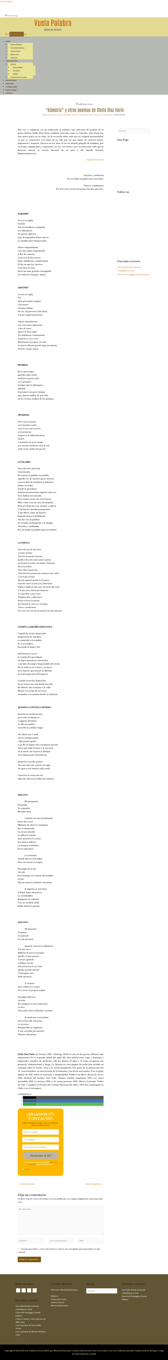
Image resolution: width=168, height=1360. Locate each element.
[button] (74, 38)
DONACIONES (10, 84)
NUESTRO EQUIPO (11, 80)
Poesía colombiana (16, 44)
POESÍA (8, 41)
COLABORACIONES (11, 87)
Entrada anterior (26, 1184)
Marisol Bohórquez (69, 1290)
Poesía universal (15, 51)
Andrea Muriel (57, 1302)
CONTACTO (9, 93)
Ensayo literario (17, 67)
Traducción (14, 58)
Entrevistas (16, 71)
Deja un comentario (103, 115)
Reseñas (15, 74)
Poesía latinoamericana (17, 48)
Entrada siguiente (94, 1184)
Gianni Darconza (58, 1299)
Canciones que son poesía (19, 77)
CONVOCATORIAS (11, 90)
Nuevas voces (15, 54)
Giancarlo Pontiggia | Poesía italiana (133, 274)
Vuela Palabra (6, 1)
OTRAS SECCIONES (11, 61)
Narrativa (13, 64)
